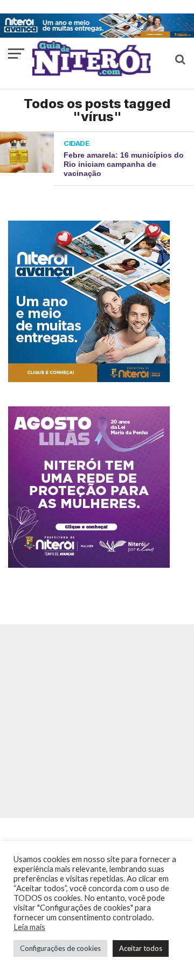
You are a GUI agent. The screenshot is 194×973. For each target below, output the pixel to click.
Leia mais (29, 927)
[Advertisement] (97, 721)
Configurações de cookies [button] (60, 948)
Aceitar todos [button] (140, 948)
